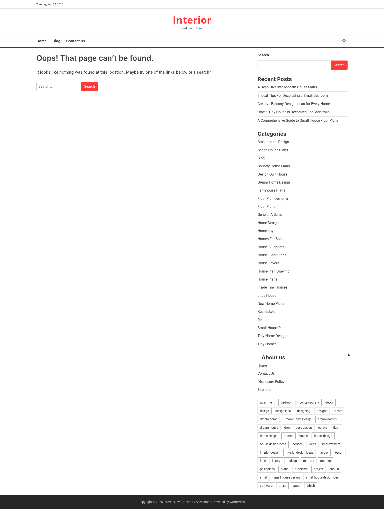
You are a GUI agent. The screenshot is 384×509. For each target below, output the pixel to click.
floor (336, 427)
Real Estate (266, 311)
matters (308, 461)
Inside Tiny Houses (272, 287)
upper (296, 485)
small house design (287, 477)
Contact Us (75, 41)
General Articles (270, 214)
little (263, 461)
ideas (312, 444)
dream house (269, 427)
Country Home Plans (274, 166)
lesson (338, 452)
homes (288, 436)
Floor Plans (266, 206)
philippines (267, 469)
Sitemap (264, 390)
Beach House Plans (273, 150)
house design (323, 436)
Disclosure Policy (271, 382)
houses (297, 444)
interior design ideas (299, 452)
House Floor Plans (272, 255)
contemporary (309, 402)
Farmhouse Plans (271, 190)
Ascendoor (203, 502)
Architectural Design (273, 142)
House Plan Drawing (274, 271)
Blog (56, 41)
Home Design (268, 223)
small (263, 477)
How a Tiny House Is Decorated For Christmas (294, 112)
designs (322, 411)
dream (338, 411)
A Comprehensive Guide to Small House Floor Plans (298, 120)
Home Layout (268, 231)
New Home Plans (271, 303)
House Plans (267, 279)
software (266, 485)
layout (324, 452)
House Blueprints (271, 247)
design (264, 411)
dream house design (298, 427)
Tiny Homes (267, 344)
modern (325, 461)
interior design (270, 452)
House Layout (268, 263)
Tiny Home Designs (273, 336)
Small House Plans (272, 328)
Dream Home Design (274, 182)
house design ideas (273, 444)
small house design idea (322, 477)
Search (263, 55)
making (292, 461)
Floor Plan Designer (273, 198)
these (282, 485)
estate (322, 427)
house (303, 436)
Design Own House (272, 174)
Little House (267, 295)
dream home (268, 419)
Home (41, 41)
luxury (276, 461)
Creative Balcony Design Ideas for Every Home (294, 104)
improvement (331, 444)
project (318, 469)
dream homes (327, 419)
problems (301, 469)
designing (303, 411)
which (311, 485)
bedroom (287, 402)
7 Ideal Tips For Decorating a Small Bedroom (293, 95)
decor (329, 402)
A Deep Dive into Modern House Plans (287, 87)
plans (284, 469)
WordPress (237, 502)
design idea (283, 411)
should (334, 469)
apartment (267, 402)
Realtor (263, 320)
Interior (192, 19)
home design (269, 436)
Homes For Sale (270, 239)
